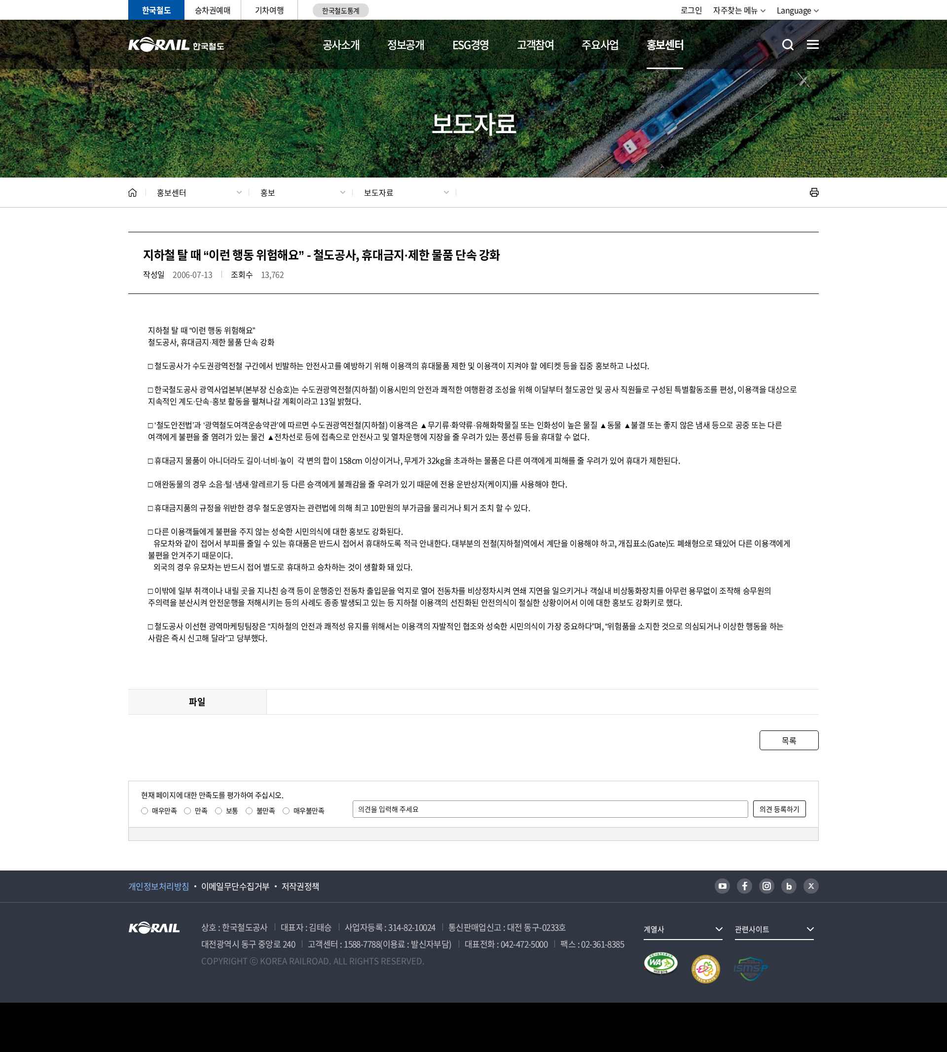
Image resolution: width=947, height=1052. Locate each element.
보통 (232, 810)
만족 (201, 810)
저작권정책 (301, 886)
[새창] (722, 886)
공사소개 (341, 44)
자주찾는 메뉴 (735, 10)
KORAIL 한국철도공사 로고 (176, 44)
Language (794, 10)
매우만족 (164, 810)
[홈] (132, 192)
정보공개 (405, 44)
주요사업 (600, 44)
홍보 (267, 192)
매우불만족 (309, 810)
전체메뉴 (813, 44)
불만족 (265, 810)
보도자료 (379, 192)
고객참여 (535, 44)
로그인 (691, 10)
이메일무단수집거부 (235, 886)
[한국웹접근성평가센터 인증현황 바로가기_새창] (661, 969)
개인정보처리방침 (158, 886)
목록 (789, 740)
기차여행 (269, 10)
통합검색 (788, 44)
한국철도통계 (340, 10)
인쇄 (814, 192)
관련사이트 (752, 929)
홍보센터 (665, 44)
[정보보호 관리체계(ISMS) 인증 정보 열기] (750, 969)
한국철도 (156, 10)
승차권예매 (213, 10)
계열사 (654, 929)
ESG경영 (470, 44)
